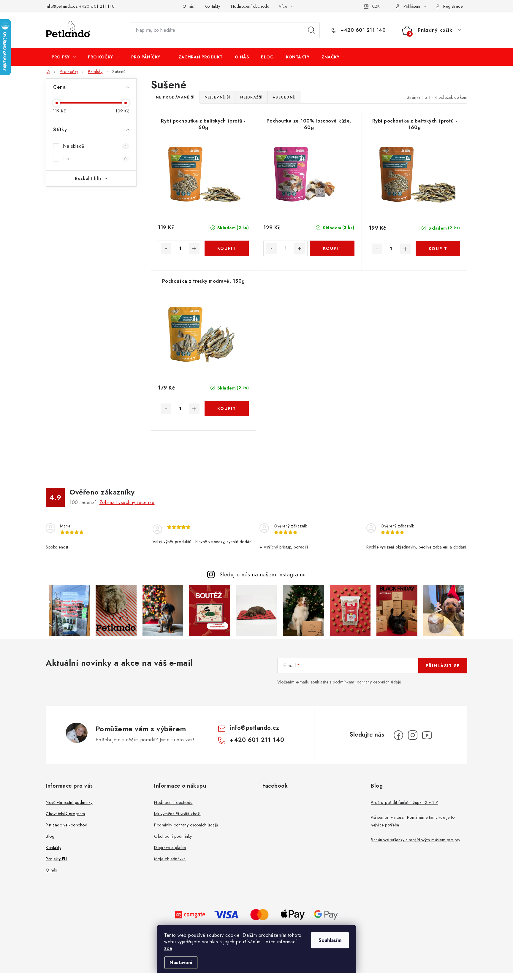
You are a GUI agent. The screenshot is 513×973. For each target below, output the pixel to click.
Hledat (311, 30)
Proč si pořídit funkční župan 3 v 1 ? (404, 802)
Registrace (453, 6)
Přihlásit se (443, 666)
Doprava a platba (170, 847)
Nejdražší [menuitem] (251, 97)
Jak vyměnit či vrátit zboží (177, 814)
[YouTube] (427, 735)
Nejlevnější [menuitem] (218, 97)
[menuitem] (64, 57)
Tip (95, 158)
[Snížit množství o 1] (166, 248)
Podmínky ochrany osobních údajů (186, 825)
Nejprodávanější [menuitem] (175, 97)
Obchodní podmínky (173, 836)
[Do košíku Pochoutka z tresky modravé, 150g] (227, 408)
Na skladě (95, 146)
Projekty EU (56, 859)
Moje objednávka (170, 859)
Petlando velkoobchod (66, 825)
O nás (188, 6)
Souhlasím (330, 940)
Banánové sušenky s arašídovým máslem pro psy (415, 840)
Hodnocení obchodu (250, 6)
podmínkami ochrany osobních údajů (367, 682)
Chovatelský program (65, 814)
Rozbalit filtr (88, 178)
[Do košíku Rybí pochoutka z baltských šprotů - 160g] (438, 248)
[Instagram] (412, 735)
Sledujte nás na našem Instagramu (263, 574)
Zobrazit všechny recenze (127, 502)
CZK (376, 6)
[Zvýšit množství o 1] (194, 248)
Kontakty (212, 6)
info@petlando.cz (61, 6)
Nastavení (181, 962)
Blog (50, 836)
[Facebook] (398, 735)
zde (168, 948)
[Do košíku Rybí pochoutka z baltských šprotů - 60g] (227, 248)
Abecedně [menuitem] (284, 97)
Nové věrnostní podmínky (69, 802)
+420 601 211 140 (97, 6)
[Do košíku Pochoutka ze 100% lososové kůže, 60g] (332, 248)
